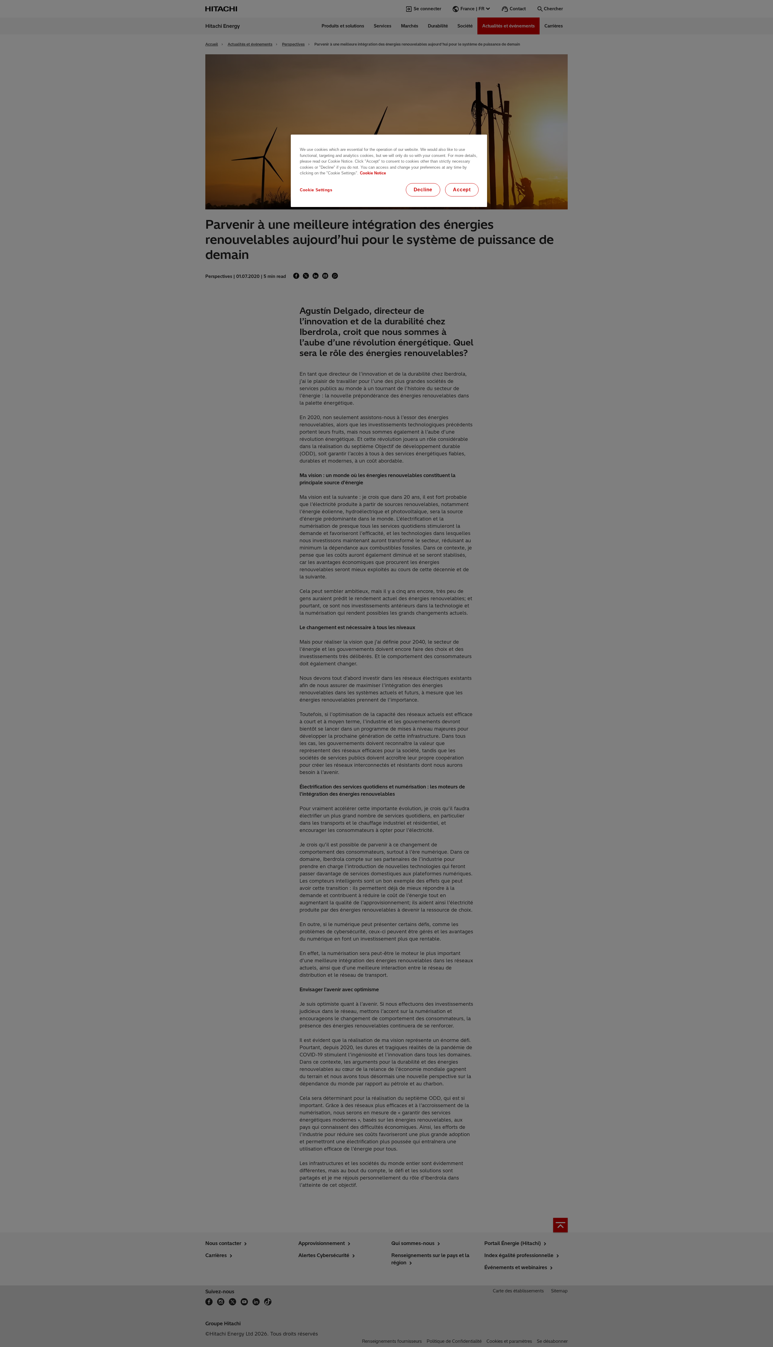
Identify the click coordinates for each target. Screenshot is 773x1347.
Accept (462, 189)
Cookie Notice (373, 173)
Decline (423, 189)
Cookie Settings (316, 190)
